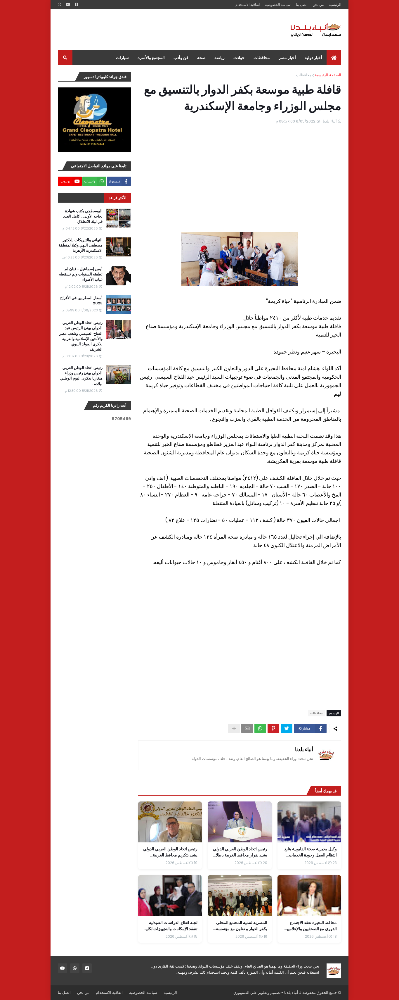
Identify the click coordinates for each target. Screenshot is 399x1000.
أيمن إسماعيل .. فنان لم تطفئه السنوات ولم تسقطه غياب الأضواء (81, 274)
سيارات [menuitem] (122, 58)
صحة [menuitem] (201, 58)
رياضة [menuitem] (219, 58)
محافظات (303, 75)
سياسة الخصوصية (278, 4)
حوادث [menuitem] (239, 58)
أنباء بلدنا (304, 749)
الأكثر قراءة (117, 198)
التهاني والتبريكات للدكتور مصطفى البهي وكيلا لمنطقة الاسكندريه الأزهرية (81, 245)
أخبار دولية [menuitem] (313, 58)
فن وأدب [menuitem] (181, 58)
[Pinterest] (273, 728)
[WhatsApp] (260, 728)
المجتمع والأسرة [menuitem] (151, 58)
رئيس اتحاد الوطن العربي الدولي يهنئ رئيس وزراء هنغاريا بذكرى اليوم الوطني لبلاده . (81, 376)
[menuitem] (334, 57)
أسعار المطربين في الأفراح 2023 (81, 300)
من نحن (318, 4)
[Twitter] (286, 728)
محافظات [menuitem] (262, 58)
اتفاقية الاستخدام (247, 4)
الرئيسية (335, 4)
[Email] (247, 728)
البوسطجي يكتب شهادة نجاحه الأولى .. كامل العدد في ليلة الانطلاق (83, 216)
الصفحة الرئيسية (328, 75)
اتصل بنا (301, 4)
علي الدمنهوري (245, 992)
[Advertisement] (164, 30)
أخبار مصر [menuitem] (287, 58)
